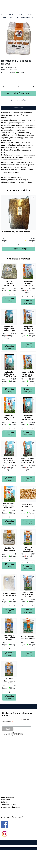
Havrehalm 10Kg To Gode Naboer (16, 232)
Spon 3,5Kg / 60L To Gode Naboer (9, 594)
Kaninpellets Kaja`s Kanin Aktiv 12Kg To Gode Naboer (9, 374)
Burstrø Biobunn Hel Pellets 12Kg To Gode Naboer (28, 460)
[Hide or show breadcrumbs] (32, 17)
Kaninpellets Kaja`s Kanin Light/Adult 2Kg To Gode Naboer (9, 417)
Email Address (7, 722)
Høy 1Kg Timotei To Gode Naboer (28, 638)
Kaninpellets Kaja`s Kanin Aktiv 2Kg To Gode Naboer (27, 329)
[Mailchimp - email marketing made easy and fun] (13, 734)
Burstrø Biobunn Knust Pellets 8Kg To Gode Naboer (9, 460)
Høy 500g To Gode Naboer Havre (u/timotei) (9, 681)
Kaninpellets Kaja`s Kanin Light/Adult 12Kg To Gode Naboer (28, 417)
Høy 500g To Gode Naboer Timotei (9, 638)
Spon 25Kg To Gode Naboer (28, 506)
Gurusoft (18, 846)
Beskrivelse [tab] (18, 108)
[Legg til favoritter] (33, 198)
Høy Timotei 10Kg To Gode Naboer (27, 594)
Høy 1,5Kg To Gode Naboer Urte (9, 283)
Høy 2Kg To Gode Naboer (9, 549)
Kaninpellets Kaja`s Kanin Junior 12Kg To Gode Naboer (9, 329)
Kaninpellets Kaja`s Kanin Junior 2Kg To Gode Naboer (28, 283)
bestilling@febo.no (15, 807)
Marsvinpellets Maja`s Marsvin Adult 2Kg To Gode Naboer (9, 506)
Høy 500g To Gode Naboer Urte (28, 549)
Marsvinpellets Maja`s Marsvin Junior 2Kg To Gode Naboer (28, 374)
